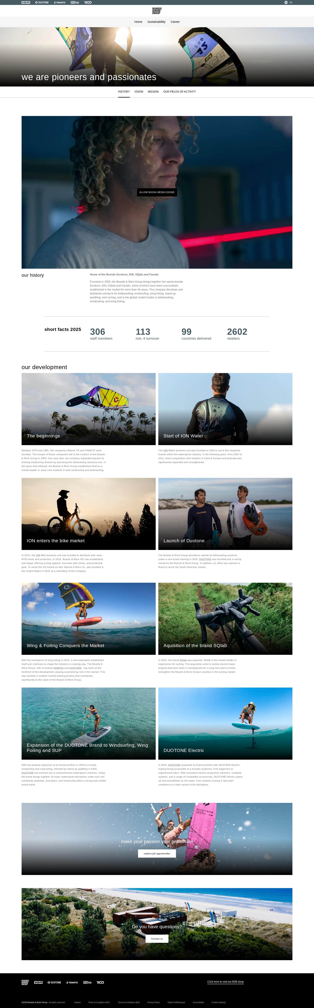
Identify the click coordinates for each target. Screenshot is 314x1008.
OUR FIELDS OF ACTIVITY (179, 91)
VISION (138, 91)
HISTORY (124, 91)
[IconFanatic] (60, 2)
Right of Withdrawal (176, 1002)
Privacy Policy (153, 1002)
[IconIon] (26, 2)
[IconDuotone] (42, 2)
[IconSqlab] (75, 2)
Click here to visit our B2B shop (225, 981)
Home (138, 21)
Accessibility (198, 1002)
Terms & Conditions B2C (99, 1002)
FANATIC (59, 668)
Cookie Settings (219, 1002)
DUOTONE (205, 559)
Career (175, 21)
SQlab (183, 660)
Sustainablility (157, 21)
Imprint (77, 1002)
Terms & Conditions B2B (129, 1002)
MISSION (153, 91)
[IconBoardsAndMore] (157, 11)
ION (165, 450)
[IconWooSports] (88, 2)
